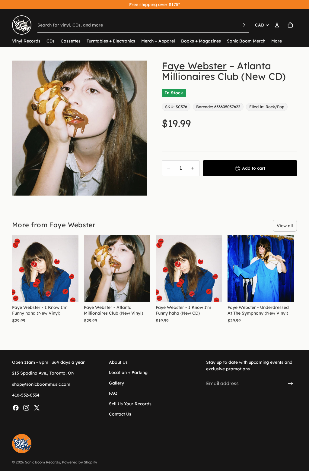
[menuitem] (276, 41)
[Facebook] (15, 407)
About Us (118, 362)
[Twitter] (36, 407)
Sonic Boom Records (42, 462)
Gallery (116, 383)
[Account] (277, 25)
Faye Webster (194, 66)
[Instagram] (26, 407)
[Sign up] (290, 383)
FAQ (113, 393)
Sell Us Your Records (130, 404)
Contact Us (120, 414)
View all (285, 225)
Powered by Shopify (79, 462)
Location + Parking (128, 372)
